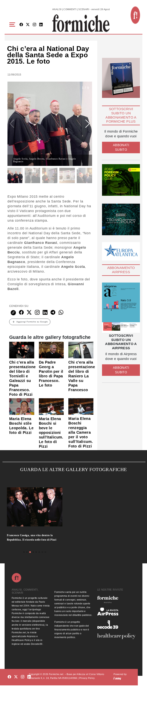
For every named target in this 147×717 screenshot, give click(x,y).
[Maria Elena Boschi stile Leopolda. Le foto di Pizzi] (21, 406)
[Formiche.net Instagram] (34, 25)
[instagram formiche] (22, 677)
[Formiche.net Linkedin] (41, 25)
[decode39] (116, 624)
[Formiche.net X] (27, 25)
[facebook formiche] (9, 677)
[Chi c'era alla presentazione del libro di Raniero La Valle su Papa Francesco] (80, 350)
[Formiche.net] (135, 15)
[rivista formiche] (121, 308)
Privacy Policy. (87, 678)
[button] (13, 24)
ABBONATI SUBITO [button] (121, 147)
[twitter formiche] (16, 677)
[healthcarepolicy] (116, 636)
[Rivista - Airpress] (116, 611)
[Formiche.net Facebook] (21, 25)
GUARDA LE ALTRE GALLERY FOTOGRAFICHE (73, 469)
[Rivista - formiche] (116, 599)
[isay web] (117, 678)
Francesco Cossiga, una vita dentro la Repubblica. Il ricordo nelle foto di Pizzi (31, 537)
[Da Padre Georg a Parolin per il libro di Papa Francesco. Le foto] (51, 350)
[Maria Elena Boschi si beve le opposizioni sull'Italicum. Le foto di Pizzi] (51, 406)
